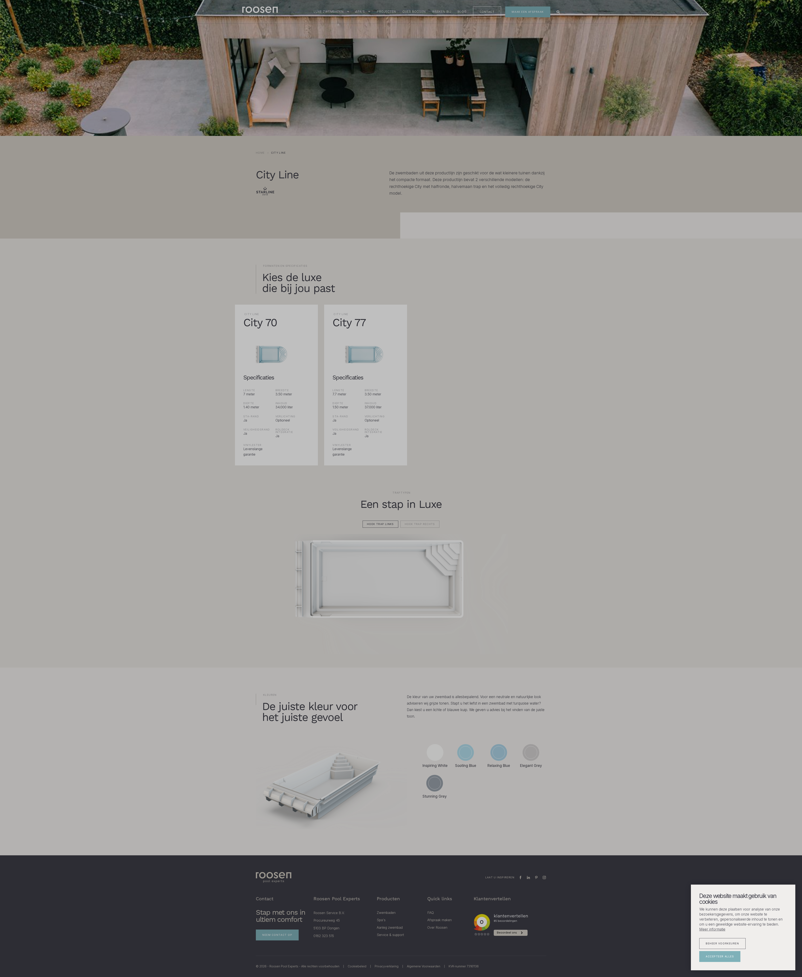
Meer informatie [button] (712, 929)
